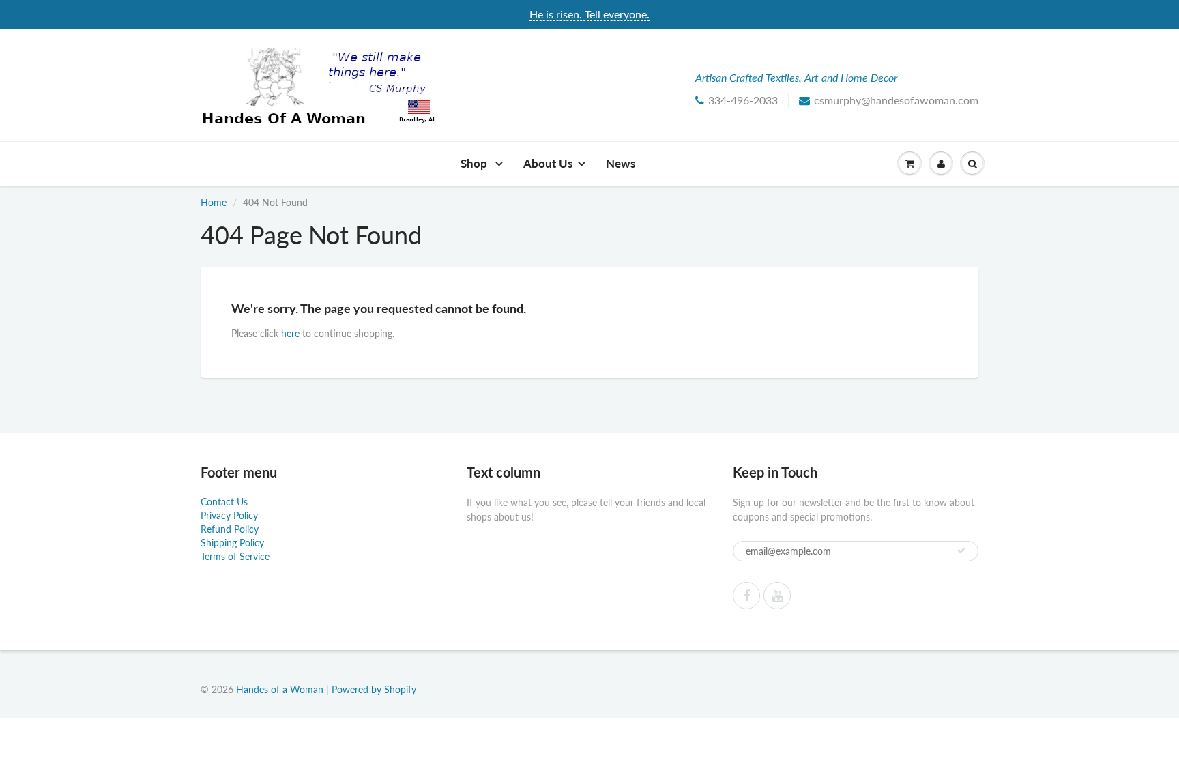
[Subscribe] (961, 550)
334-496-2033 (743, 99)
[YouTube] (777, 595)
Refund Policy (230, 529)
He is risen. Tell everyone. (589, 14)
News (620, 163)
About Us (547, 163)
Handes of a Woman (279, 689)
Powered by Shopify (374, 689)
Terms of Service (235, 556)
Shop (475, 163)
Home (214, 202)
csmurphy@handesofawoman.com (896, 99)
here (290, 333)
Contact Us (224, 502)
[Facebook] (746, 595)
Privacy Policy (229, 515)
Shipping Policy (232, 542)
